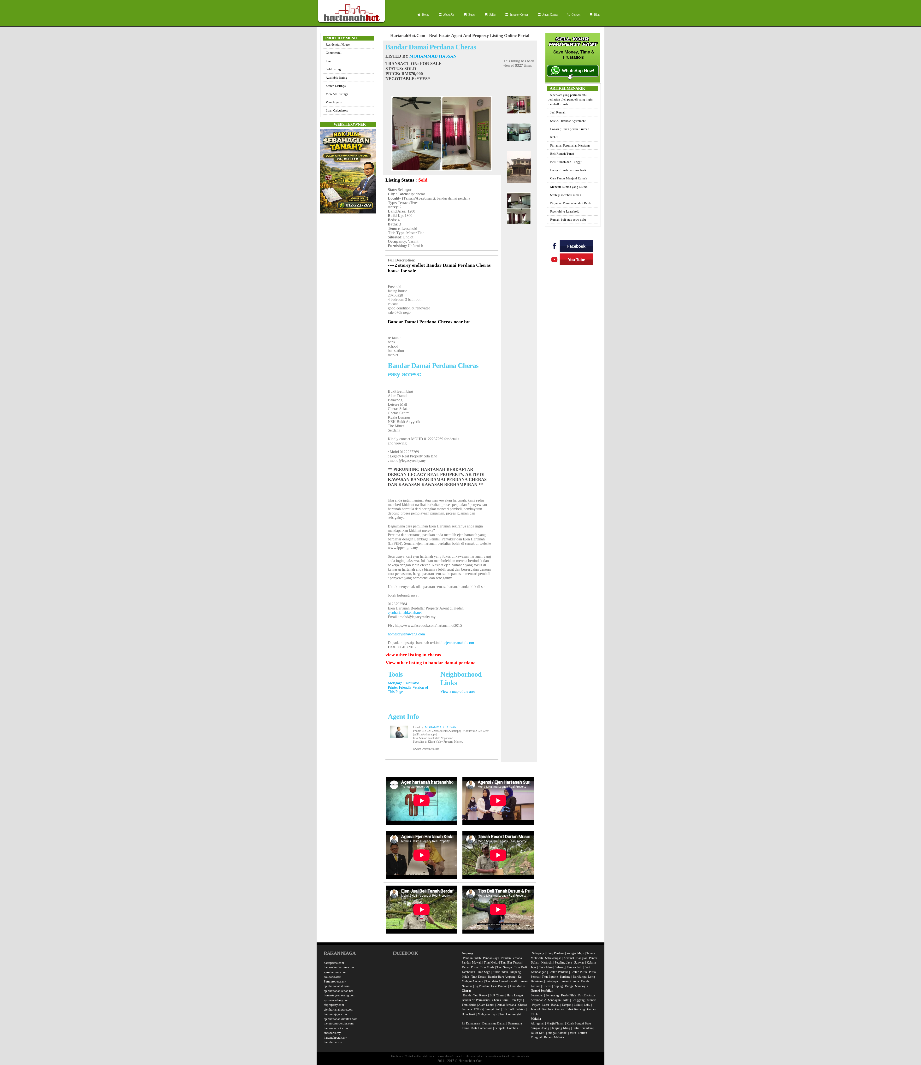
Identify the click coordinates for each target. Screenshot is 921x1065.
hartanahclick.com (336, 1028)
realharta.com (332, 976)
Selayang (538, 953)
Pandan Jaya (491, 958)
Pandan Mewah (472, 962)
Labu (545, 1004)
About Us (449, 14)
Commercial (334, 52)
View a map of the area (457, 691)
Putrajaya (552, 981)
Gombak (512, 1028)
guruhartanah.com (335, 972)
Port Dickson (587, 995)
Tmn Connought (510, 1014)
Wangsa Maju (575, 953)
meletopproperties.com (339, 1023)
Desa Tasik (469, 1014)
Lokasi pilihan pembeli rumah (569, 129)
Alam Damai (486, 1004)
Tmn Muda (487, 967)
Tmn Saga (483, 972)
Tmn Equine (550, 976)
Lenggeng (578, 1000)
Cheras (547, 986)
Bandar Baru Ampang (502, 976)
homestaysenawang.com (406, 634)
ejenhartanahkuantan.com (340, 1019)
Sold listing (333, 69)
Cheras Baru (500, 1000)
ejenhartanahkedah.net (405, 612)
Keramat (568, 958)
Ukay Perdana (555, 953)
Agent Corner (550, 14)
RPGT (554, 137)
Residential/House (338, 44)
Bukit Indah (500, 972)
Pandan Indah (472, 958)
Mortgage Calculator (403, 683)
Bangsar (581, 958)
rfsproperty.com (334, 1004)
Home (425, 14)
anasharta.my (332, 1033)
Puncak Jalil (575, 967)
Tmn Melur (491, 962)
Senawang (553, 995)
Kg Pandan (482, 986)
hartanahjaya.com (335, 1014)
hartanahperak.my (335, 1037)
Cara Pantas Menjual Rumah (568, 178)
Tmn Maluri (517, 986)
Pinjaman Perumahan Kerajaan (570, 145)
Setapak (500, 1028)
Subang (560, 967)
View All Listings (337, 94)
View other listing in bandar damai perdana (430, 662)
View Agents (334, 102)
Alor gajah (537, 1023)
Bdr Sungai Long (584, 976)
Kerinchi (547, 962)
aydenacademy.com (336, 1000)
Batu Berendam (583, 1028)
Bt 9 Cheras (497, 995)
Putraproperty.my (335, 981)
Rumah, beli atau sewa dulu (568, 219)
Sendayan (554, 1000)
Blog (596, 14)
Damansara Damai (494, 1023)
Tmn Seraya (504, 967)
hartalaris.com (333, 1042)
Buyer (471, 14)
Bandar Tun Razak (475, 995)
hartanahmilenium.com (339, 967)
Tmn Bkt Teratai (511, 962)
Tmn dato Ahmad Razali (501, 981)
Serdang (565, 976)
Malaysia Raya (487, 1014)
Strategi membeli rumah (565, 195)
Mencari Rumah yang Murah (569, 187)
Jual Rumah (558, 112)
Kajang (558, 986)
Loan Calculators (337, 110)
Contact (575, 14)
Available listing (336, 77)
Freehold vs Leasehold (564, 211)
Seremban (537, 995)
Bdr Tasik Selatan (513, 1009)
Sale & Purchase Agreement (568, 121)
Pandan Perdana (511, 958)
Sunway (579, 962)
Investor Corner (518, 14)
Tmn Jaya (516, 1000)
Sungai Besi (492, 1009)
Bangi (569, 986)
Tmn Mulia (469, 1004)
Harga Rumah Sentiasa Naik (568, 170)
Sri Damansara (471, 1023)
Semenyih (581, 986)
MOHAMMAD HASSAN (432, 56)
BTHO (478, 1009)
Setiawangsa (553, 958)
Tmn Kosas (478, 976)
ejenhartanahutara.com (338, 1009)
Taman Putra (470, 967)
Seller (492, 14)
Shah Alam (546, 967)
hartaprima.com (334, 962)
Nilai (566, 1000)
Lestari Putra (579, 972)
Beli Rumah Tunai (562, 153)
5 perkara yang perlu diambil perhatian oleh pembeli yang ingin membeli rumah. (570, 99)
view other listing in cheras (413, 654)
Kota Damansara (481, 1028)
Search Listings (336, 86)
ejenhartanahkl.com (459, 643)
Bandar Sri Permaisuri (476, 1000)
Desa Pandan (499, 986)
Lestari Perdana (558, 972)
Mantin (591, 1000)
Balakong (537, 981)
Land (329, 61)
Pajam (536, 1004)
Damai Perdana (506, 1004)
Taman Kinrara (569, 981)
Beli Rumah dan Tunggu (566, 162)
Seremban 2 (539, 1000)
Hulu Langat (515, 995)
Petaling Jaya (563, 962)
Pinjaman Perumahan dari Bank (570, 203)
